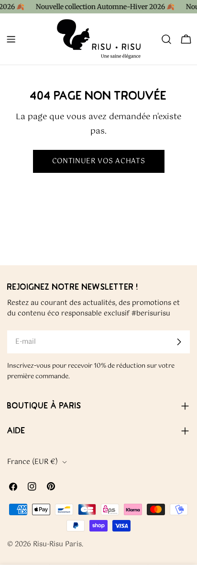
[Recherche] (166, 39)
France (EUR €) (32, 462)
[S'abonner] (179, 342)
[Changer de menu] (11, 39)
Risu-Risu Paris (57, 544)
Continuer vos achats (98, 161)
